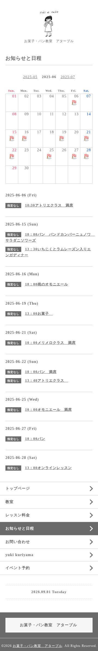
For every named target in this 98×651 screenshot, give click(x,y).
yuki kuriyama (19, 555)
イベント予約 (17, 568)
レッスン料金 (17, 515)
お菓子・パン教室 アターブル (37, 646)
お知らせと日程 (19, 528)
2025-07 (68, 77)
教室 (9, 502)
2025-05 (30, 77)
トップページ (17, 488)
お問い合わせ (17, 542)
